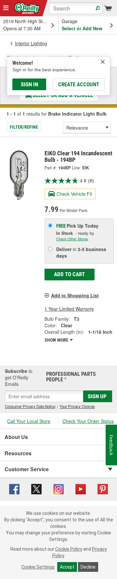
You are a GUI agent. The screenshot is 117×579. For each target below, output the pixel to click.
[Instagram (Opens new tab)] (58, 488)
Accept (67, 567)
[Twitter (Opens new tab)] (36, 488)
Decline (88, 567)
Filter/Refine (24, 127)
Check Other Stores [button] (72, 238)
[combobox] (76, 8)
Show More (57, 340)
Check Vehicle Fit (74, 194)
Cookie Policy (68, 549)
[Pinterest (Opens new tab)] (103, 488)
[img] (103, 62)
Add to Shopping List (75, 295)
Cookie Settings (38, 567)
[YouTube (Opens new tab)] (80, 488)
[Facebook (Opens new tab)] (14, 488)
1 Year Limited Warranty (69, 308)
